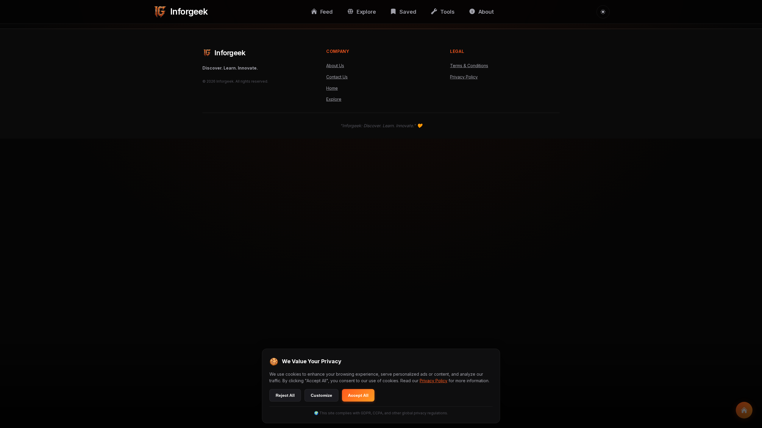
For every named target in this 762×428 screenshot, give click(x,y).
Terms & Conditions (469, 65)
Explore (333, 99)
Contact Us (337, 76)
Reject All (285, 395)
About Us (335, 65)
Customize (321, 395)
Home (332, 88)
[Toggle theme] (603, 11)
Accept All (358, 395)
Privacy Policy (464, 76)
